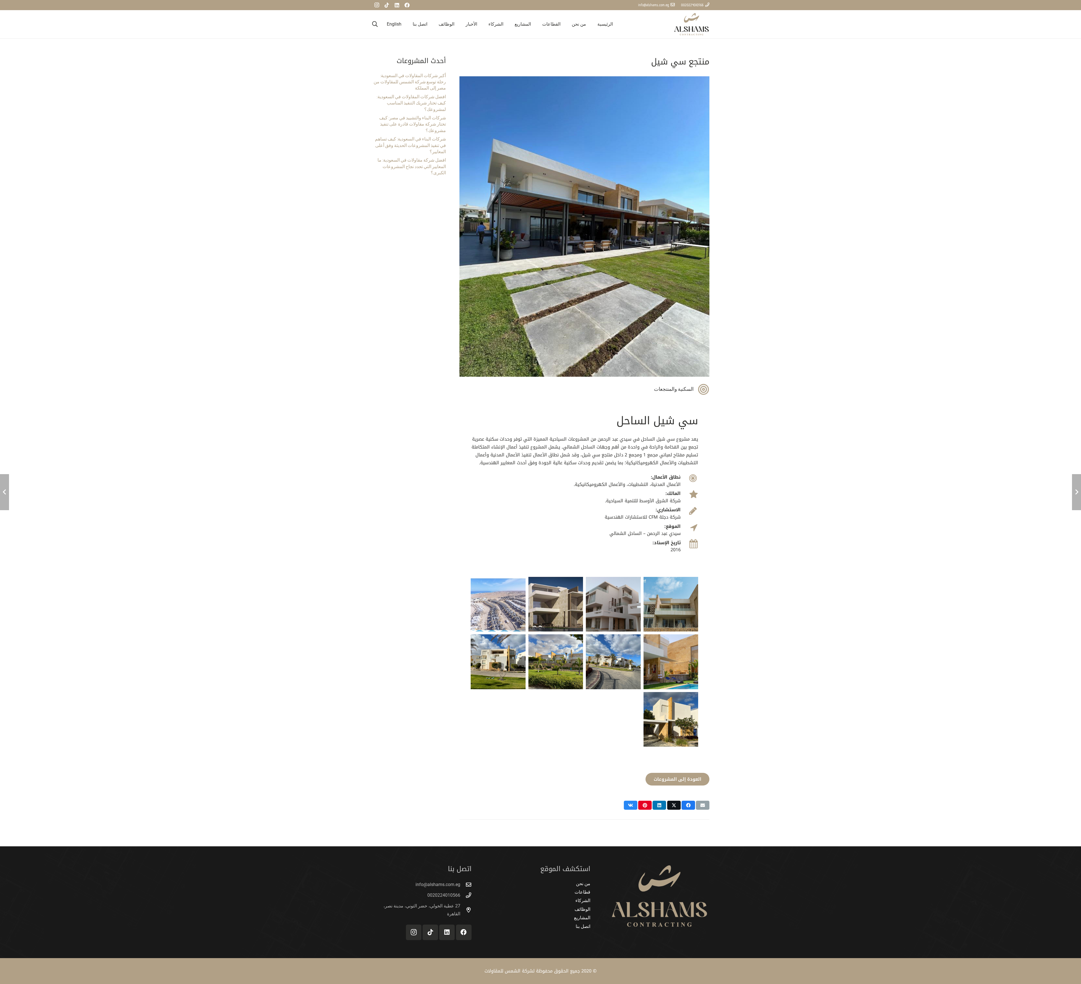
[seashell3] (498, 604)
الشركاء (582, 900)
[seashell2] (555, 604)
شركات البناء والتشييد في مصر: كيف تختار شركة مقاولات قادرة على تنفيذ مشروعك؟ (412, 124)
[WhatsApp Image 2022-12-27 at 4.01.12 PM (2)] (613, 661)
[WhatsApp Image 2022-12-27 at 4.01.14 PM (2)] (671, 719)
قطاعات (582, 892)
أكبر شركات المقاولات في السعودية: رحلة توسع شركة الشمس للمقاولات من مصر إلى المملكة (410, 82)
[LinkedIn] (397, 5)
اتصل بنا (583, 926)
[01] (671, 661)
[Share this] (688, 805)
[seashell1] (613, 604)
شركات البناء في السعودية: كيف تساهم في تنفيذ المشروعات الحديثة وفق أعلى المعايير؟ (410, 145)
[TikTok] (387, 5)
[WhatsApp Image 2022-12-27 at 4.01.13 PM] (498, 661)
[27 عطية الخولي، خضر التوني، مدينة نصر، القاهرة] (466, 909)
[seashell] (671, 604)
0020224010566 (443, 895)
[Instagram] (377, 5)
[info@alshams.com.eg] (466, 884)
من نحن (583, 883)
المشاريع (582, 917)
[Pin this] (645, 805)
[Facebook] (407, 5)
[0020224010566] (466, 895)
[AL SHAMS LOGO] (691, 24)
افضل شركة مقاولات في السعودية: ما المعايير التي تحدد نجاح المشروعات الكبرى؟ (412, 166)
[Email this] (702, 805)
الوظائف (582, 909)
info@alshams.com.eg (438, 884)
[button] (539, 24)
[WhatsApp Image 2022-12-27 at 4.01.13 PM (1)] (555, 661)
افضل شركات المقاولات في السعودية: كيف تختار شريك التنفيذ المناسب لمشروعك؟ (411, 103)
